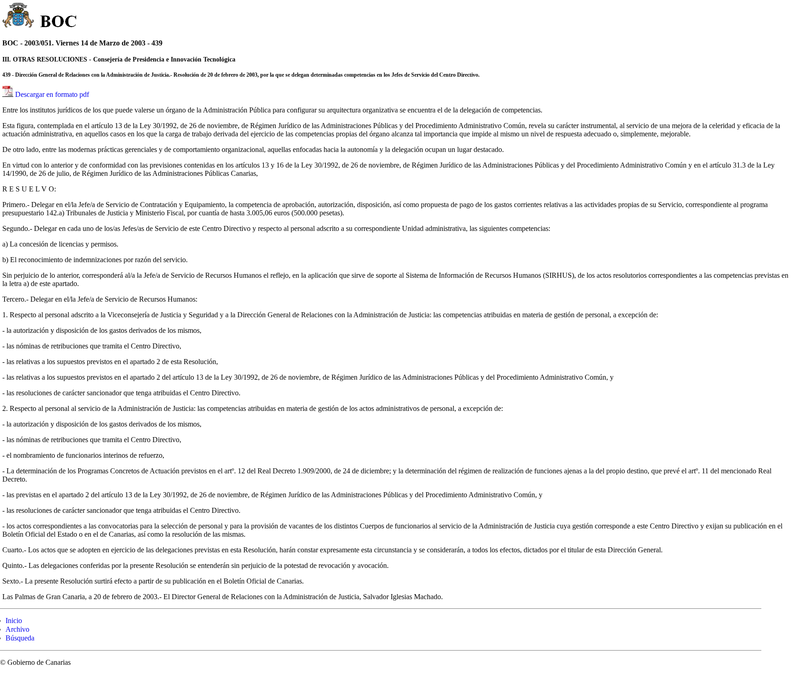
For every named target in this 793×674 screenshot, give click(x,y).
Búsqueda (20, 638)
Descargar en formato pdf (52, 94)
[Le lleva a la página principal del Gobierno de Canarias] (18, 16)
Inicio (14, 620)
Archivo (17, 629)
